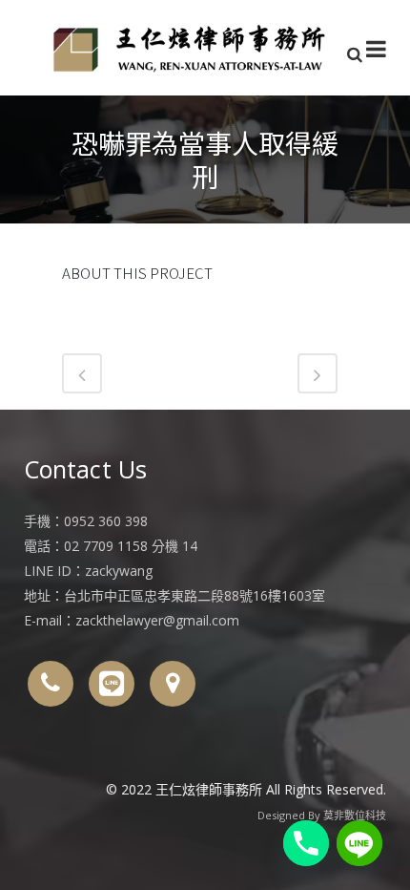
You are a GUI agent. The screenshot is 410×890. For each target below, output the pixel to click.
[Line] (359, 843)
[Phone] (306, 843)
